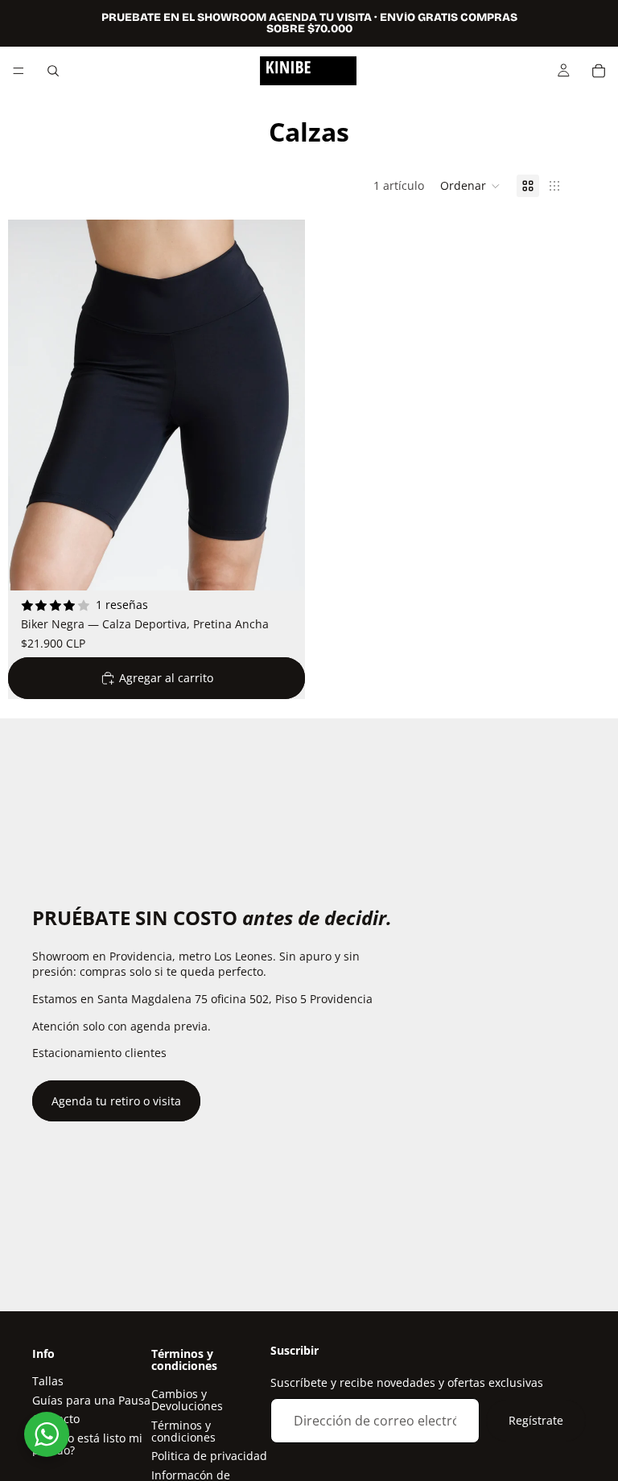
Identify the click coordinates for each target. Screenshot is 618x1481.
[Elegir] (280, 566)
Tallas (48, 1380)
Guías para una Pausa (91, 1399)
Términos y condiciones (183, 1430)
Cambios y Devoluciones (187, 1399)
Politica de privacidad (209, 1455)
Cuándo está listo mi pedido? (87, 1443)
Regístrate (536, 1420)
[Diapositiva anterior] (32, 405)
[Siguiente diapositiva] (281, 405)
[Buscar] (53, 70)
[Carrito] (598, 70)
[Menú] (18, 70)
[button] (470, 186)
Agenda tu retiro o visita (116, 1101)
